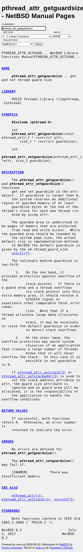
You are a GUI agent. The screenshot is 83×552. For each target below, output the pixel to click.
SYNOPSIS (10, 114)
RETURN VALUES (15, 411)
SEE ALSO (10, 488)
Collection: (10, 40)
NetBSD (64, 544)
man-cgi (40, 547)
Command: (9, 24)
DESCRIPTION (13, 172)
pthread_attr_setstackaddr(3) (30, 376)
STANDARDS (11, 511)
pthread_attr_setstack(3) (42, 372)
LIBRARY (9, 91)
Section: (9, 32)
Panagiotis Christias (61, 547)
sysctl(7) (21, 253)
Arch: (59, 32)
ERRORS (8, 442)
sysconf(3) (64, 499)
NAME (6, 68)
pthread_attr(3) (27, 495)
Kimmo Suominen (12, 547)
